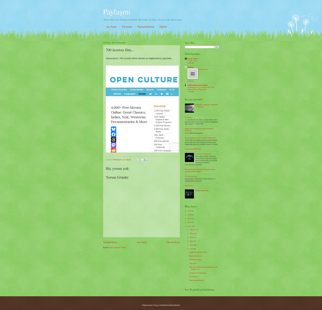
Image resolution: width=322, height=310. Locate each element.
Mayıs (192, 233)
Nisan (192, 237)
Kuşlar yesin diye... (195, 256)
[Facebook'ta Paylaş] (144, 160)
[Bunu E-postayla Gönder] (137, 160)
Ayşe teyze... (189, 117)
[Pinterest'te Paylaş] (147, 160)
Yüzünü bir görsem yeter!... (198, 252)
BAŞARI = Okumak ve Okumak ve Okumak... (206, 105)
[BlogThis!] (140, 160)
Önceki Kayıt (173, 242)
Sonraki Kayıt (110, 242)
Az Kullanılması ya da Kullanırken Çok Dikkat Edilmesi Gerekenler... (201, 88)
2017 (190, 218)
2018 (190, 214)
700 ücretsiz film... (191, 176)
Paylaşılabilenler (145, 26)
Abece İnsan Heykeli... (197, 280)
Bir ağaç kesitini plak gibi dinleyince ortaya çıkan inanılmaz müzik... (200, 170)
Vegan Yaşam (193, 58)
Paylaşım (116, 12)
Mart (192, 241)
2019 (190, 211)
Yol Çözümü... (194, 276)
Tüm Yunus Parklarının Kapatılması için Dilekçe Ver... (203, 268)
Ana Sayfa (111, 26)
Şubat (192, 245)
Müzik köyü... (189, 185)
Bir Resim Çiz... (203, 69)
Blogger (156, 305)
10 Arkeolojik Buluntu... (193, 149)
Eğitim (163, 26)
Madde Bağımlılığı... (202, 190)
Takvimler (127, 26)
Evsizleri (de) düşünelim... (198, 273)
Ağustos (193, 229)
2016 (190, 222)
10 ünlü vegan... (193, 61)
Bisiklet (190, 67)
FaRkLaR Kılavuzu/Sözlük (198, 85)
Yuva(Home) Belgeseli (203, 154)
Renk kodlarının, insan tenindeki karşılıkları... (201, 137)
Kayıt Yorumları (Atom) (117, 247)
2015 (190, 226)
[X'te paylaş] (142, 160)
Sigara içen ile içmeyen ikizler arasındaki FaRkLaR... (199, 129)
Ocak (192, 249)
